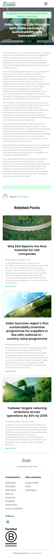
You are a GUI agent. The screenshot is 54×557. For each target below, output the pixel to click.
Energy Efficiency (14, 13)
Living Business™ (13, 477)
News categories (33, 477)
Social (28, 486)
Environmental (31, 482)
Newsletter (10, 501)
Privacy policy (11, 504)
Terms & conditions (14, 508)
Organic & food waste (27, 16)
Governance (41, 13)
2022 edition (10, 482)
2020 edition (10, 490)
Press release (22, 196)
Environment (29, 13)
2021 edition (10, 486)
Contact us (10, 497)
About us (9, 493)
